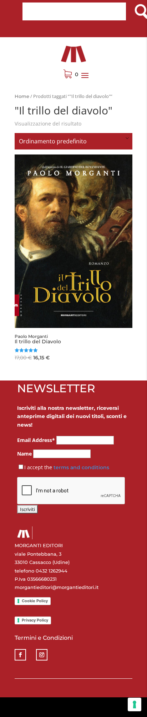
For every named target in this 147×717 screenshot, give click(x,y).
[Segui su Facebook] (20, 654)
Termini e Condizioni (44, 637)
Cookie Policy (35, 600)
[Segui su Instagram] (41, 654)
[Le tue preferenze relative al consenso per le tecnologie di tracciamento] (134, 704)
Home (22, 96)
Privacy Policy (35, 620)
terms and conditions (81, 467)
